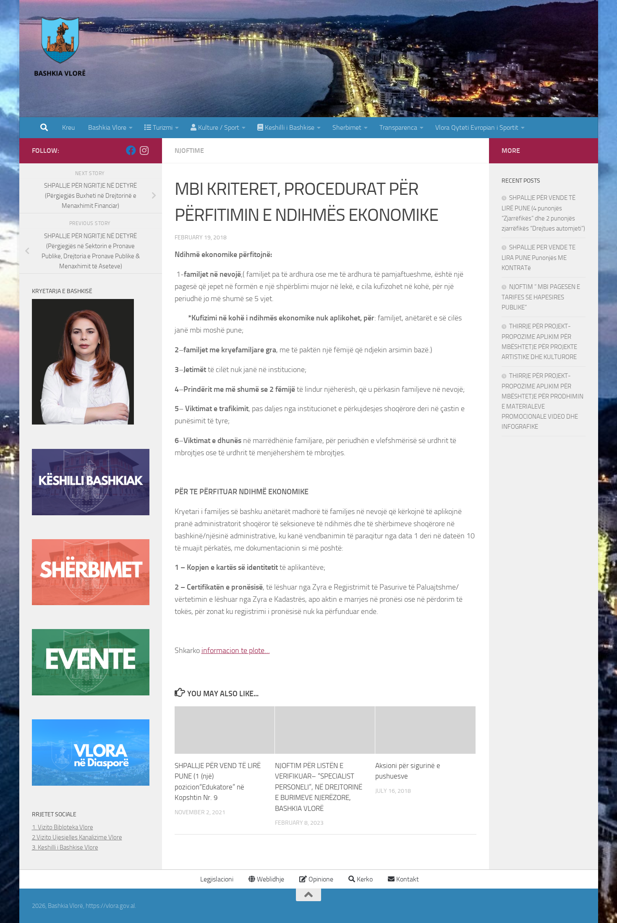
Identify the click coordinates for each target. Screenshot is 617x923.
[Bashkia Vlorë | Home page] (61, 48)
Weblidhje (269, 879)
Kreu (68, 127)
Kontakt (407, 879)
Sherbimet (346, 127)
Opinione (320, 879)
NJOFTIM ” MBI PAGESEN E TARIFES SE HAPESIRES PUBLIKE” (541, 297)
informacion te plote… (235, 650)
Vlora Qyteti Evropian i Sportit (476, 127)
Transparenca (398, 127)
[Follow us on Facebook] (131, 150)
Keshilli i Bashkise (288, 127)
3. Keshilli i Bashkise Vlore (65, 847)
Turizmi (162, 127)
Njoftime (189, 151)
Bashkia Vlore (106, 127)
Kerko (364, 879)
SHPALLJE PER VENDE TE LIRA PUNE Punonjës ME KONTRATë (538, 258)
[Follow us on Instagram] (144, 150)
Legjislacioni (216, 879)
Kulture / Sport (217, 127)
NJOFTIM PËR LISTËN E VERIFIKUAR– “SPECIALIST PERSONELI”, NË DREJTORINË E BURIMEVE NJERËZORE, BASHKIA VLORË (318, 787)
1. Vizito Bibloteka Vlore (62, 827)
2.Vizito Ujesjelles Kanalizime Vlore (77, 837)
